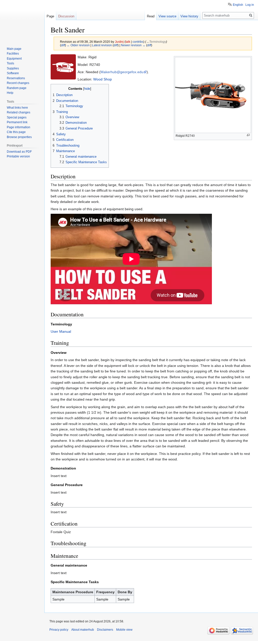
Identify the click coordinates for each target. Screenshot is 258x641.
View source (167, 16)
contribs (138, 41)
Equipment (14, 58)
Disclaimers (105, 629)
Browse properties (19, 137)
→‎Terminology (156, 41)
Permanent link (17, 122)
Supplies (13, 68)
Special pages (16, 117)
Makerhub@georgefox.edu (122, 72)
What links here (17, 107)
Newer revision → (133, 45)
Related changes (18, 112)
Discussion (66, 16)
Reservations (16, 78)
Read (150, 16)
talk (127, 41)
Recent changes (18, 83)
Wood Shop (102, 79)
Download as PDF (19, 151)
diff (63, 45)
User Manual (61, 331)
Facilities (13, 53)
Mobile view (124, 629)
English (238, 5)
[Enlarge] (248, 135)
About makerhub (82, 629)
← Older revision (78, 45)
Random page (16, 88)
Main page (14, 49)
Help (10, 93)
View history (189, 16)
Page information (18, 127)
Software (13, 73)
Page (50, 16)
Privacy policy (58, 629)
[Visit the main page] (22, 20)
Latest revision (102, 45)
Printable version (18, 156)
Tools (10, 63)
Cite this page (16, 132)
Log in (249, 5)
